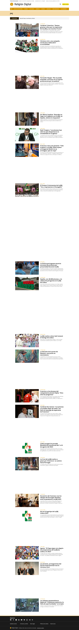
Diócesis (49, 8)
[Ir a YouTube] (22, 620)
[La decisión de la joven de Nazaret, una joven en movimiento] (27, 356)
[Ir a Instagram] (16, 620)
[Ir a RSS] (33, 620)
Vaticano (32, 8)
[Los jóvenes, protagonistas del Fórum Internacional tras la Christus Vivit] (27, 568)
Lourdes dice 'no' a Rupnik (40, 1)
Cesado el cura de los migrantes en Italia (26, 1)
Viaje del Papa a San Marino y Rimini (27, 18)
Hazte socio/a (65, 4)
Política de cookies (44, 623)
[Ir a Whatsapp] (27, 620)
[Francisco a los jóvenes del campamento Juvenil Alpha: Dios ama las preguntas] (27, 395)
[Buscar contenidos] (60, 4)
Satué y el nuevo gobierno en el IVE (52, 1)
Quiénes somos (13, 623)
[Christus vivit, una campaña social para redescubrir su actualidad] (27, 45)
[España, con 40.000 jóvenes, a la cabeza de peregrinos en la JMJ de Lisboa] (27, 283)
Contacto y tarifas (24, 623)
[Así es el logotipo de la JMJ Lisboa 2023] (27, 516)
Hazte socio (52, 623)
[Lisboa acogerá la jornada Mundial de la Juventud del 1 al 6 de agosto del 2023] (27, 448)
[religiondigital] (14, 628)
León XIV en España (18, 8)
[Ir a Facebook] (11, 620)
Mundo (43, 8)
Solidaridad (64, 8)
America (38, 8)
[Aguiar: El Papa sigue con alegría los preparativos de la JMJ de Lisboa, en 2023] (27, 552)
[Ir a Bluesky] (24, 620)
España (26, 8)
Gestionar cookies (40, 628)
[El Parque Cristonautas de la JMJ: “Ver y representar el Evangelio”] (27, 190)
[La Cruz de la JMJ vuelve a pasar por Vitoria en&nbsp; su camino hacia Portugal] (27, 463)
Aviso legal (32, 623)
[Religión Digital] (20, 4)
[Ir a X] (14, 620)
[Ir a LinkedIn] (19, 620)
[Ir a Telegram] (30, 620)
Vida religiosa (56, 8)
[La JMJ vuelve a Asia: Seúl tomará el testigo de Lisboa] (27, 340)
